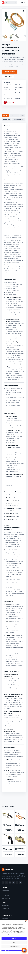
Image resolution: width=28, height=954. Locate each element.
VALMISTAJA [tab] (6, 119)
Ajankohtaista (5, 908)
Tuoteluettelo (5, 890)
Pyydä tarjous (8, 76)
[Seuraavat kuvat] (25, 36)
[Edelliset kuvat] (2, 36)
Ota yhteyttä (5, 918)
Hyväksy (14, 938)
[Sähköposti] (6, 882)
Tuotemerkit (5, 892)
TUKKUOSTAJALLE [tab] (18, 119)
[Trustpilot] (20, 882)
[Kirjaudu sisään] (19, 2)
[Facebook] (10, 882)
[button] (26, 921)
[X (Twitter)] (17, 882)
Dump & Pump (6, 898)
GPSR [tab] (22, 115)
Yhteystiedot (5, 911)
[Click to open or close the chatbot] (24, 950)
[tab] (12, 40)
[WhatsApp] (3, 882)
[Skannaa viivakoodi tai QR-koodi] (15, 3)
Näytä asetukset (14, 946)
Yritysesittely (5, 905)
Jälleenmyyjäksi (6, 895)
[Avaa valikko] (25, 2)
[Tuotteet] (22, 2)
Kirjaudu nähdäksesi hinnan (18, 94)
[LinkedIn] (13, 882)
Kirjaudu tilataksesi (9, 71)
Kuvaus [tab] (5, 115)
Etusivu (3, 7)
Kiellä (14, 942)
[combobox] (10, 3)
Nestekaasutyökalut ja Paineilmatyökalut (15, 7)
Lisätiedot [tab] (14, 115)
